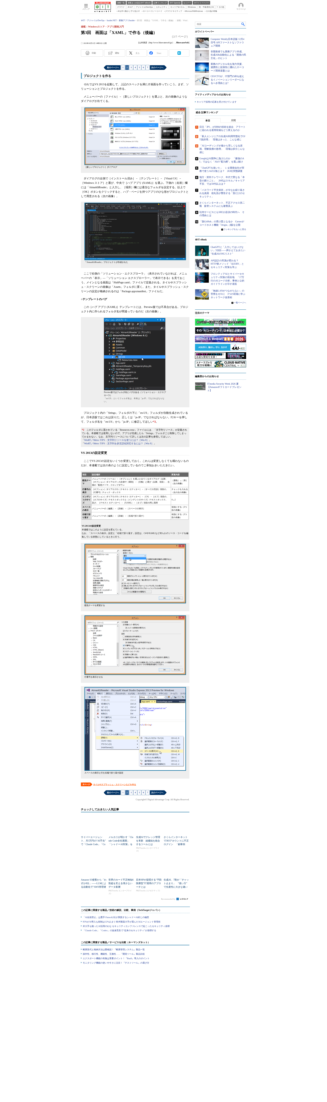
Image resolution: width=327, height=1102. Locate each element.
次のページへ (157, 67)
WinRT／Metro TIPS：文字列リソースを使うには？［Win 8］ (116, 440)
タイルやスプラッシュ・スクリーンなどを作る (114, 784)
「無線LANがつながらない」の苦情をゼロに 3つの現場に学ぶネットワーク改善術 (228, 294)
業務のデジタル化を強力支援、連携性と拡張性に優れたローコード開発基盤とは (227, 67)
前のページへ (113, 67)
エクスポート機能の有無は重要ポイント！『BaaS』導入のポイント (116, 958)
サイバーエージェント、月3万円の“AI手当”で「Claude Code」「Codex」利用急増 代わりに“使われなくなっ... (93, 844)
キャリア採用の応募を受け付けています (217, 102)
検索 (243, 24)
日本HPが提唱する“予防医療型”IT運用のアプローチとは (149, 883)
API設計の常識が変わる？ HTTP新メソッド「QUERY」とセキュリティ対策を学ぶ (227, 264)
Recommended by (168, 899)
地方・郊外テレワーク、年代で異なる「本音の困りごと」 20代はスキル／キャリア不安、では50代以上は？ (222, 180)
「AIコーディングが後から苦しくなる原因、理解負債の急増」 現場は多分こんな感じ (222, 149)
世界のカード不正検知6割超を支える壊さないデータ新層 (121, 883)
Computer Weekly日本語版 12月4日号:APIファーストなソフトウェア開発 (227, 42)
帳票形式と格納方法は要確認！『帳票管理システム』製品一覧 (114, 949)
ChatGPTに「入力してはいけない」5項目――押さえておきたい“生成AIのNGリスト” (228, 250)
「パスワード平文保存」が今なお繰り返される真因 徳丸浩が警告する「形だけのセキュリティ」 (222, 193)
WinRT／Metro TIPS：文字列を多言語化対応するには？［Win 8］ (119, 443)
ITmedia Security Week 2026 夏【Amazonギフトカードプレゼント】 (224, 387)
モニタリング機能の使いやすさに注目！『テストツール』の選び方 (116, 963)
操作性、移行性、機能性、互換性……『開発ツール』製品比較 (114, 954)
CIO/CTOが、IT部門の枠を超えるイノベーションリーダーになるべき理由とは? (227, 79)
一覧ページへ (240, 302)
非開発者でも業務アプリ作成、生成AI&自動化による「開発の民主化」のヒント (228, 54)
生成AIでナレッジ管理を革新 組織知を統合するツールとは (148, 841)
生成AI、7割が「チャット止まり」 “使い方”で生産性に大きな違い (176, 883)
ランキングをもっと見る (235, 229)
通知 (117, 53)
